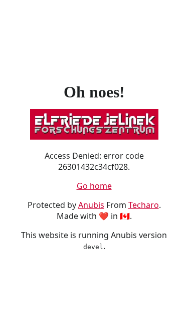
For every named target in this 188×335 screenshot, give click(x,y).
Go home (94, 185)
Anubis (91, 204)
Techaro (143, 204)
